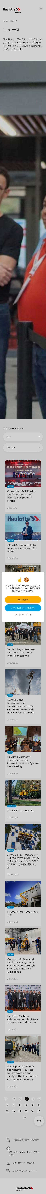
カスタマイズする (23, 614)
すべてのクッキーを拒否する (24, 608)
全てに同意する (24, 600)
